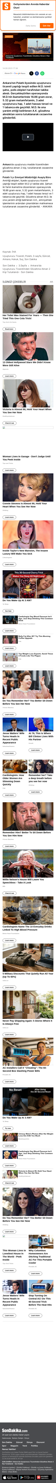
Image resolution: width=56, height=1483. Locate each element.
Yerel (24, 1446)
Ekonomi (41, 1442)
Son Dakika (7, 1442)
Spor (4, 1446)
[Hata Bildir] (12, 1472)
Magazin (14, 1446)
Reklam (14, 1438)
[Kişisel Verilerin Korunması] (26, 1470)
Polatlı (6, 177)
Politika (34, 1446)
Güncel (19, 1442)
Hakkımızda (6, 1438)
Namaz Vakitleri (9, 1449)
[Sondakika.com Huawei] (44, 1477)
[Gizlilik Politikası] (23, 1467)
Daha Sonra (31, 26)
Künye (26, 1438)
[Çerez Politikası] (8, 1470)
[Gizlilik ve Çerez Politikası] (41, 1467)
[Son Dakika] (28, 1430)
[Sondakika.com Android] (27, 1477)
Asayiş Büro (44, 177)
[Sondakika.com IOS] (10, 1477)
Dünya (29, 1442)
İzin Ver (46, 25)
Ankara (7, 164)
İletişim (20, 1438)
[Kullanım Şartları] (8, 1467)
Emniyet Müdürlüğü (26, 177)
